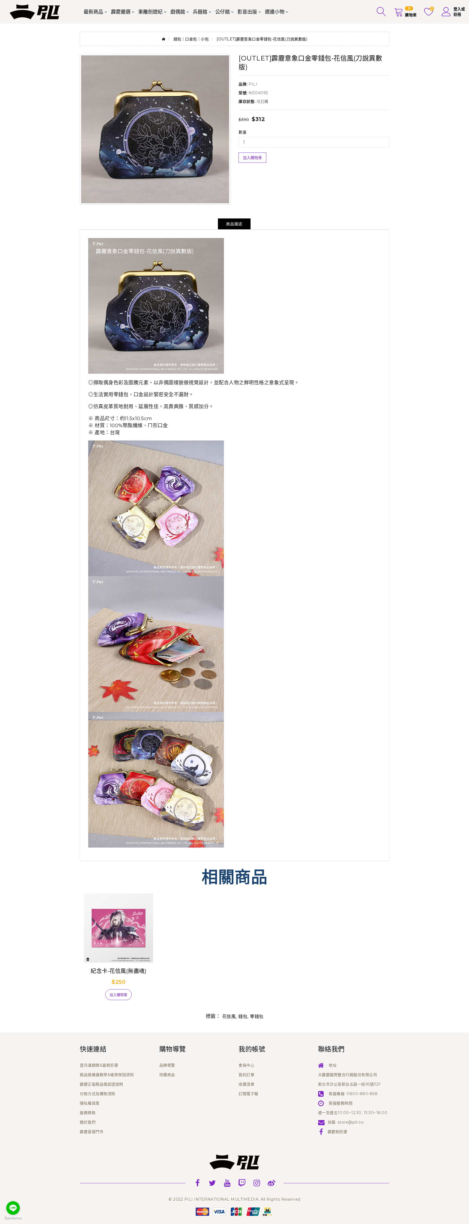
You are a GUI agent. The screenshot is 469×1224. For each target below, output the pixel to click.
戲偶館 (177, 12)
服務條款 (88, 1112)
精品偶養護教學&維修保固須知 (107, 1074)
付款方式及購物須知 (97, 1093)
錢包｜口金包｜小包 (191, 39)
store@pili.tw (351, 1122)
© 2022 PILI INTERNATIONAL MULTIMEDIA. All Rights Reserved (234, 1199)
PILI (253, 84)
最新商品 (93, 12)
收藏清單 (246, 1084)
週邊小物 (274, 12)
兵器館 (200, 12)
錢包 (242, 1016)
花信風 (229, 1016)
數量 (242, 132)
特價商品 (167, 1074)
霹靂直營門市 (91, 1131)
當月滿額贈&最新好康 (99, 1065)
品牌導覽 (167, 1065)
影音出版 (247, 12)
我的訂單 (246, 1074)
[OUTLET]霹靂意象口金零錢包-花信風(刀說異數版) (262, 39)
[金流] (234, 1211)
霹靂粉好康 (337, 1131)
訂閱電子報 (248, 1093)
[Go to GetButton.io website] (13, 1218)
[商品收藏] (93, 997)
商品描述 (234, 223)
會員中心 (246, 1065)
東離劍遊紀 (150, 12)
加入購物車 (252, 157)
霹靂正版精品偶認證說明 (101, 1084)
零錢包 (257, 1016)
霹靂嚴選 (121, 12)
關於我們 (88, 1122)
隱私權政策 (90, 1103)
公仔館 (222, 12)
